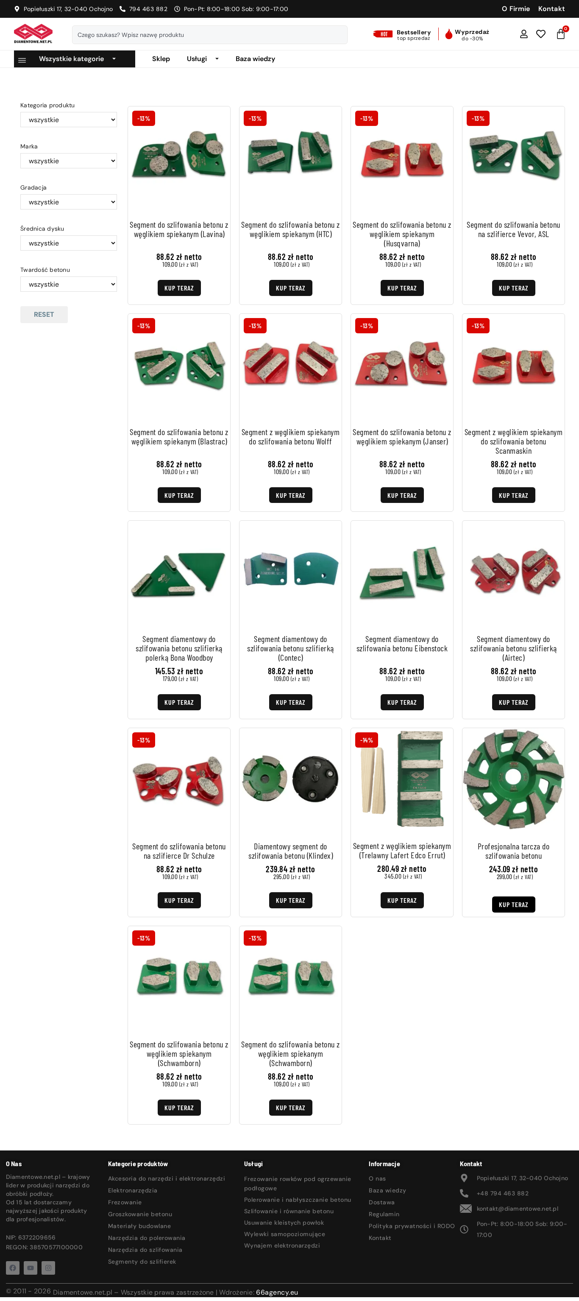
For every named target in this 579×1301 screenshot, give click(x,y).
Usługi (197, 58)
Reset (44, 314)
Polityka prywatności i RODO (412, 1226)
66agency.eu (277, 1292)
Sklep (161, 58)
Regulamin (384, 1214)
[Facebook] (12, 1268)
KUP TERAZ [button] (514, 904)
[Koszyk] (561, 33)
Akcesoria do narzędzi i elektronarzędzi (166, 1178)
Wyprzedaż (472, 32)
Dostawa (382, 1202)
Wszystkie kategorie (71, 58)
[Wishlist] (540, 34)
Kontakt (380, 1238)
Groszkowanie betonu (140, 1214)
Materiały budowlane (139, 1226)
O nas (377, 1178)
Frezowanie (125, 1202)
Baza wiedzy (255, 58)
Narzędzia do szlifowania (145, 1250)
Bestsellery (414, 32)
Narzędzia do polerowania (147, 1238)
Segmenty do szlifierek (142, 1261)
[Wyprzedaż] (449, 34)
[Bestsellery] (384, 34)
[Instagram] (48, 1268)
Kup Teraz (179, 288)
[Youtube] (30, 1268)
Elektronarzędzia (133, 1190)
